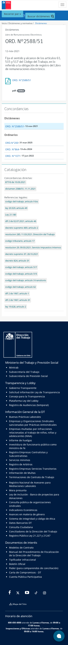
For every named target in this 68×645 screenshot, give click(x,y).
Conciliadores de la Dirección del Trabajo (33, 531)
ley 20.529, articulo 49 (16, 208)
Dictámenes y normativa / (21, 23)
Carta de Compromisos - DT (25, 572)
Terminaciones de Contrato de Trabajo (31, 477)
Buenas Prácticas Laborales (25, 416)
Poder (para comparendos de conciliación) (33, 568)
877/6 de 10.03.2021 (15, 182)
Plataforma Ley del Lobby (23, 400)
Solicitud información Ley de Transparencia (34, 392)
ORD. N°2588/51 (21, 80)
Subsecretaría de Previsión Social (28, 376)
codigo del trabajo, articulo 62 (20, 286)
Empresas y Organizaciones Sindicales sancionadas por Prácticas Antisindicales (33, 423)
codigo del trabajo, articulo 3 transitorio (25, 280)
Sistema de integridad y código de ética (32, 518)
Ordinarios (11, 135)
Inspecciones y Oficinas (18, 628)
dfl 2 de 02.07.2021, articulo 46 (20, 221)
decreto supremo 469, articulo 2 (21, 227)
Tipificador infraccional (22, 559)
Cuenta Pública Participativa (25, 576)
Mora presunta (18, 490)
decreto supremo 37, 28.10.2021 (21, 254)
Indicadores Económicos (23, 510)
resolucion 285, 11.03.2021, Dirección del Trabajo (30, 234)
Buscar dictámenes (39, 16)
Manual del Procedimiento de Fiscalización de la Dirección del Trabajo (34, 553)
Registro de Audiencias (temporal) (29, 405)
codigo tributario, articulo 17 (20, 240)
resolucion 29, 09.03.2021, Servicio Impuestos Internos (33, 247)
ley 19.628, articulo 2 (15, 306)
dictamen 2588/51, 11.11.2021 (20, 188)
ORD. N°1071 (12, 156)
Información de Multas (22, 472)
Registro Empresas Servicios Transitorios (32, 468)
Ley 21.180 (10, 214)
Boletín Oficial (17, 564)
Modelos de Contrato (21, 547)
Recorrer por (12, 14)
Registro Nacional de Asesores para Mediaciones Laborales (30, 484)
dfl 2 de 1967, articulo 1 (17, 293)
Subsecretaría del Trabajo (24, 372)
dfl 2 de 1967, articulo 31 (17, 300)
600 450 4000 (14, 622)
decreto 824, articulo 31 (17, 260)
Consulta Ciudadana (21, 527)
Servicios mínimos (19, 460)
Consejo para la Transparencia (27, 396)
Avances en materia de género (27, 514)
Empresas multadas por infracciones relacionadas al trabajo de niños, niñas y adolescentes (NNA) (32, 432)
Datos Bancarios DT (20, 522)
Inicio (4, 23)
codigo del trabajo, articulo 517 (21, 267)
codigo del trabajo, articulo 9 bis (21, 201)
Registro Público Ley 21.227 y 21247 (29, 535)
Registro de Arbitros (20, 464)
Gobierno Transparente (22, 388)
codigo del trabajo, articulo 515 (21, 273)
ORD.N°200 (11, 142)
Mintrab (13, 367)
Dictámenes (41, 23)
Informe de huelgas (20, 440)
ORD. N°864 (12, 149)
